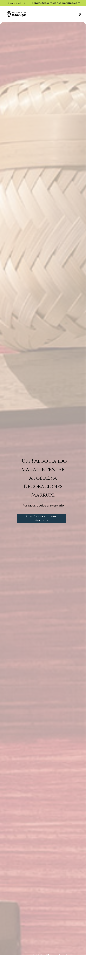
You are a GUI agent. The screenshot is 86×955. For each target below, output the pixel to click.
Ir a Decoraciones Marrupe (41, 518)
